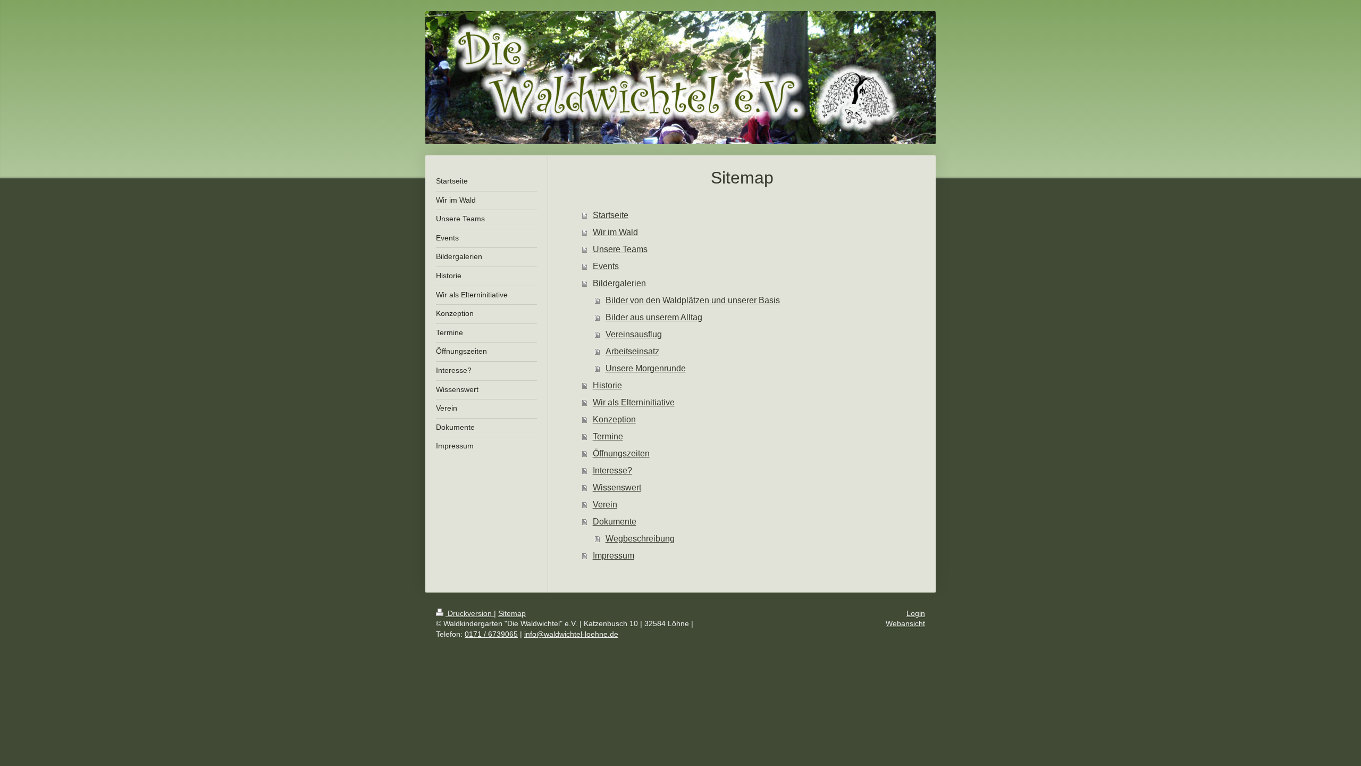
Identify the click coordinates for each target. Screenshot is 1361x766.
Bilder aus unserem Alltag (654, 317)
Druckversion (470, 613)
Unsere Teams (620, 249)
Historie (607, 385)
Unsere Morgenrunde (646, 368)
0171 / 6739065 (491, 634)
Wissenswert (617, 487)
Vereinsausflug (634, 334)
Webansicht (905, 623)
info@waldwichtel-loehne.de (571, 634)
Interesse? (612, 470)
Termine (608, 436)
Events (606, 266)
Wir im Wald (615, 232)
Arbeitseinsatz (632, 351)
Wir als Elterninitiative (634, 402)
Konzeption (614, 419)
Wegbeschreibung (640, 538)
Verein (605, 504)
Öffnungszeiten (621, 453)
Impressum (613, 555)
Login (915, 613)
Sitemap (512, 613)
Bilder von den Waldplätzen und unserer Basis (693, 300)
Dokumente (614, 521)
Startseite (610, 215)
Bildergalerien (619, 283)
